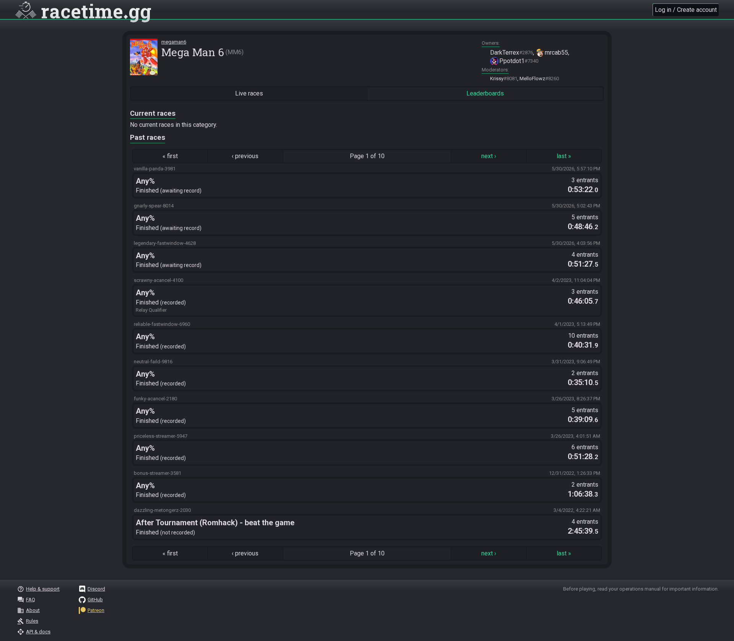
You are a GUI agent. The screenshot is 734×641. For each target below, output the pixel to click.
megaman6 (173, 42)
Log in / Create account (686, 9)
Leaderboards (485, 93)
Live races (249, 93)
